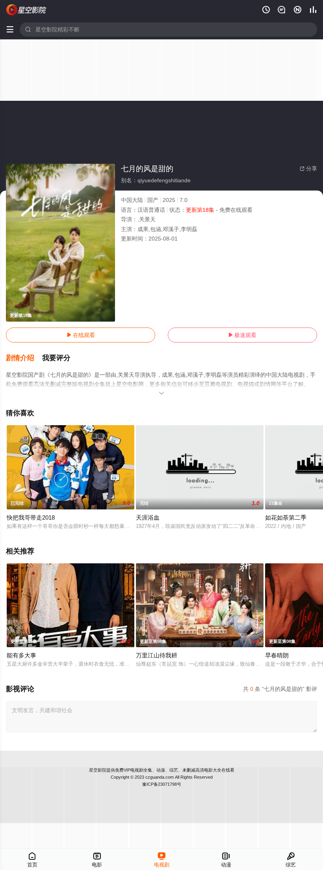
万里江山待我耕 (156, 655)
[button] (24, 358)
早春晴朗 (277, 655)
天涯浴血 (148, 517)
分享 (308, 168)
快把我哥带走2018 (31, 517)
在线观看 (81, 335)
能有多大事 (21, 655)
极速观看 (242, 335)
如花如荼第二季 (285, 517)
